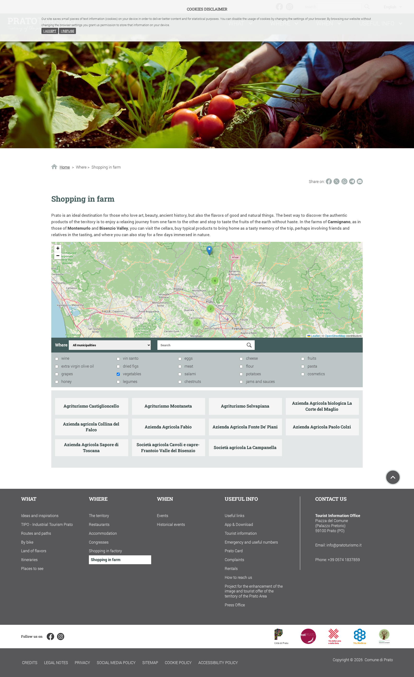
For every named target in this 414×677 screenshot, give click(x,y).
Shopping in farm (106, 559)
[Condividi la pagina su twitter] (336, 181)
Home (65, 167)
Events (162, 515)
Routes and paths (36, 533)
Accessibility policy (218, 662)
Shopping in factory (105, 550)
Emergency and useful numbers (251, 542)
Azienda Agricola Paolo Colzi (322, 427)
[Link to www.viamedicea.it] (359, 642)
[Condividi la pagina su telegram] (352, 181)
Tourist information (241, 533)
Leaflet (315, 336)
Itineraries (29, 559)
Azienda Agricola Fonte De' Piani (245, 427)
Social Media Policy (116, 662)
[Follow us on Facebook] (50, 636)
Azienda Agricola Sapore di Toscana (91, 447)
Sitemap (150, 662)
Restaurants (99, 524)
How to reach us (238, 577)
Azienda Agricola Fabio (168, 427)
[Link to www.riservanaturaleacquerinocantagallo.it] (384, 642)
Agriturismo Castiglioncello (91, 406)
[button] (210, 308)
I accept (49, 31)
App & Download (239, 524)
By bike (27, 542)
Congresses (99, 542)
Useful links (234, 515)
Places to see (32, 568)
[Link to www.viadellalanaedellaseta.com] (334, 642)
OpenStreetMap (335, 336)
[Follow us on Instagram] (60, 636)
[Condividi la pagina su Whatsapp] (344, 181)
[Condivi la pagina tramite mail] (360, 181)
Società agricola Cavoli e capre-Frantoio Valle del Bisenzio (168, 447)
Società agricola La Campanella (245, 447)
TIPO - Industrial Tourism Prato (47, 524)
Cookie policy (178, 662)
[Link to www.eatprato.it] (308, 642)
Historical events (171, 524)
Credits (29, 662)
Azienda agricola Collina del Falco (91, 427)
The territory (99, 515)
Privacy (82, 662)
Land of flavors (33, 550)
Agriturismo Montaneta (168, 406)
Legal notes (56, 662)
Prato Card (234, 550)
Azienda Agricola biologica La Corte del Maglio (322, 406)
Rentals (231, 568)
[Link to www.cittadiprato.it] (281, 642)
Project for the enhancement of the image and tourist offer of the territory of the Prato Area (254, 591)
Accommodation (103, 533)
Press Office (235, 604)
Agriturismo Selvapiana (245, 406)
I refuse (67, 31)
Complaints (234, 559)
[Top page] (393, 477)
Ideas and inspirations (39, 515)
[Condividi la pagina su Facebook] (329, 181)
